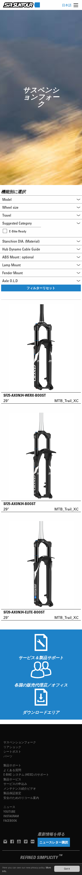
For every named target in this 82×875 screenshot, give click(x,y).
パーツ (7, 756)
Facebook (10, 820)
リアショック (12, 747)
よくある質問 (12, 770)
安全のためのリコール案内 (21, 798)
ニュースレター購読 (53, 842)
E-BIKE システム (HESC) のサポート (26, 774)
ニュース (9, 807)
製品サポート (12, 765)
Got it (67, 868)
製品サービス (12, 779)
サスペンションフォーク (19, 742)
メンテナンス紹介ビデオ (19, 788)
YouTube (9, 811)
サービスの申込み (15, 784)
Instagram (11, 816)
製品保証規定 (12, 793)
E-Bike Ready (17, 231)
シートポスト (12, 751)
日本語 (67, 5)
